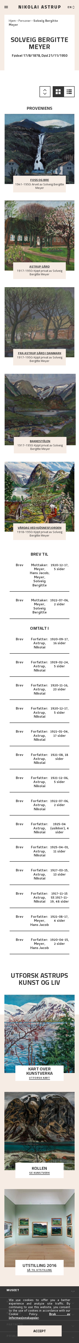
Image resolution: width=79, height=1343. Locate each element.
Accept (39, 1331)
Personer (24, 21)
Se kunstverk (39, 1173)
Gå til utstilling (39, 1270)
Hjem (12, 21)
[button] (58, 91)
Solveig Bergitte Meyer (33, 23)
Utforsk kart (39, 1078)
